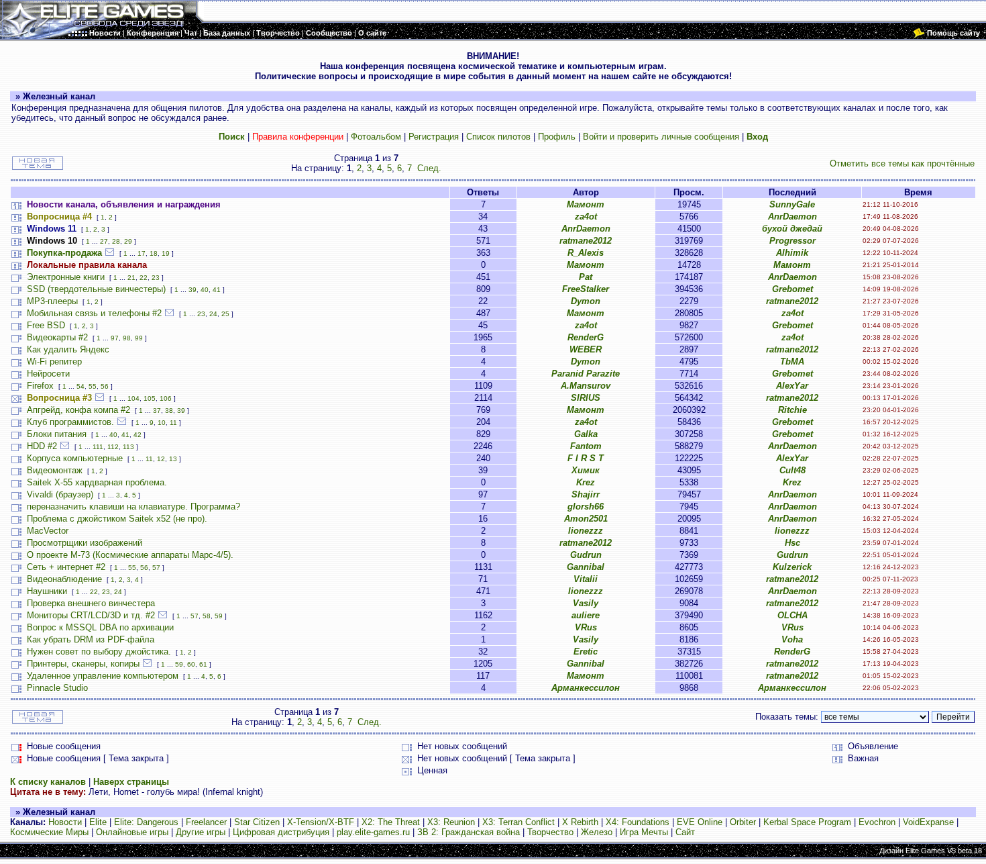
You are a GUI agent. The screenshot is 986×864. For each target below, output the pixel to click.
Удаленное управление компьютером (102, 676)
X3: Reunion (451, 822)
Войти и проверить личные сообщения (661, 137)
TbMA (792, 361)
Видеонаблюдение (64, 579)
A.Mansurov (585, 386)
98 (127, 338)
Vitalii (585, 579)
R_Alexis (585, 253)
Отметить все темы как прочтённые (902, 163)
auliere (585, 615)
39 (192, 289)
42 (137, 434)
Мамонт (585, 204)
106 (166, 398)
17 (142, 253)
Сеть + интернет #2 (66, 567)
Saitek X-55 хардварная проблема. (97, 482)
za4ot (586, 216)
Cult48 (792, 470)
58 (207, 616)
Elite (98, 822)
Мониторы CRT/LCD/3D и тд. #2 (91, 615)
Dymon (585, 301)
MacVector (47, 531)
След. (429, 168)
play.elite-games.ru (373, 832)
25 (225, 314)
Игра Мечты (644, 832)
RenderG (585, 337)
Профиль (557, 137)
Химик (585, 470)
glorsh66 (585, 506)
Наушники (47, 591)
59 (219, 616)
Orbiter (743, 822)
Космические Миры (49, 832)
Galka (586, 434)
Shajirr (585, 494)
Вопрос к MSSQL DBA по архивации (100, 627)
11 (173, 422)
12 (161, 459)
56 (105, 386)
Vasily (585, 603)
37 (157, 410)
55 (93, 386)
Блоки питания (57, 434)
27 (104, 241)
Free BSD (46, 325)
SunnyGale (792, 204)
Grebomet (792, 289)
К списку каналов (48, 782)
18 (154, 253)
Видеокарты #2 (57, 337)
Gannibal (585, 567)
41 (217, 289)
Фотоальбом (376, 137)
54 (80, 386)
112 (113, 446)
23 (156, 277)
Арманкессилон (585, 688)
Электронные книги (66, 277)
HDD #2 (42, 446)
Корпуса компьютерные (75, 458)
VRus (586, 627)
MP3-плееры (52, 301)
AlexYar (792, 386)
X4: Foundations (637, 822)
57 (156, 567)
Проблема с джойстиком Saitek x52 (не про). (117, 519)
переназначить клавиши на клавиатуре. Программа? (133, 506)
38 (169, 410)
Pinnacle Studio (57, 688)
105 (150, 398)
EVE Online (699, 822)
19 (166, 253)
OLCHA (792, 615)
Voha (792, 639)
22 (144, 277)
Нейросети (48, 374)
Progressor (792, 241)
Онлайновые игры (132, 832)
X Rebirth (580, 822)
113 (128, 446)
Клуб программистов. (70, 422)
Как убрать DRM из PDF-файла (90, 639)
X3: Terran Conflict (518, 822)
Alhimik (792, 253)
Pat (585, 277)
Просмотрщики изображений (84, 543)
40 (205, 289)
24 (213, 314)
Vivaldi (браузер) (60, 494)
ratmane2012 (585, 241)
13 (173, 459)
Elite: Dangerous (146, 822)
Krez (585, 482)
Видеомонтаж (55, 470)
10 (162, 422)
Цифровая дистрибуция (281, 832)
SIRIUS (585, 398)
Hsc (792, 543)
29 (128, 241)
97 (115, 338)
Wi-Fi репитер (54, 361)
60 (191, 664)
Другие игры (200, 832)
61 (203, 664)
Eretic (585, 651)
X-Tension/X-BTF (320, 822)
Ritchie (792, 410)
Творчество (550, 832)
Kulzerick (792, 567)
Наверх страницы (131, 782)
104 (133, 398)
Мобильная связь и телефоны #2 (94, 313)
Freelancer (206, 822)
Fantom (586, 446)
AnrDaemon (792, 216)
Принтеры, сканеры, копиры (83, 664)
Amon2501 (586, 519)
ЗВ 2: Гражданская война (468, 832)
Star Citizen (257, 822)
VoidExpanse (928, 822)
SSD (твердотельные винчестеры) (96, 289)
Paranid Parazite (585, 374)
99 (139, 338)
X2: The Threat (391, 822)
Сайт (685, 832)
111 (98, 446)
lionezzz (585, 531)
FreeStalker (585, 289)
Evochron (877, 822)
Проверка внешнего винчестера (91, 603)
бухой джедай (792, 229)
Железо (596, 832)
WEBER (585, 349)
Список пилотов (498, 137)
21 (131, 277)
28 (116, 241)
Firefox (40, 386)
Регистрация (433, 137)
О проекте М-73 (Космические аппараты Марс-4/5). (130, 555)
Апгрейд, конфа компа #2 (78, 410)
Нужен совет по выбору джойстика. (99, 651)
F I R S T (585, 458)
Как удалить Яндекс (68, 349)
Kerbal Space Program (807, 822)
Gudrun (586, 555)
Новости (65, 822)
